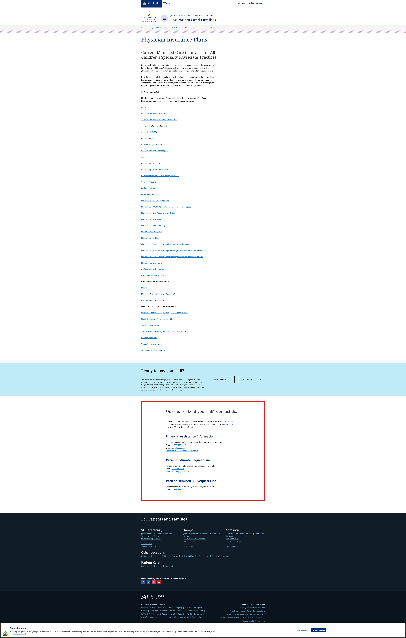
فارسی (168, 617)
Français (170, 607)
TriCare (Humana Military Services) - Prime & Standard (163, 331)
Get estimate (246, 379)
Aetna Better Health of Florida (153, 113)
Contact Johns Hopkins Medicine (252, 607)
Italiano (144, 611)
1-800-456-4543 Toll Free (150, 546)
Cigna (143, 157)
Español (144, 607)
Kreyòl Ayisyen (162, 614)
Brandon (145, 556)
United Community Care (151, 344)
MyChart (145, 566)
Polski (189, 614)
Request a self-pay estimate (177, 471)
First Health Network (150, 194)
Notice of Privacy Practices (237, 614)
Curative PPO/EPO (148, 182)
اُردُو (161, 617)
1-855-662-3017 (179, 445)
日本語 (143, 614)
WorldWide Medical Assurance (154, 350)
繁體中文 (160, 607)
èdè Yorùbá (193, 611)
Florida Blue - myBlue (150, 238)
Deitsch (182, 617)
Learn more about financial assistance (182, 451)
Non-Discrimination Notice (253, 618)
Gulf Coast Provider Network (153, 269)
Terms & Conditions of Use (230, 618)
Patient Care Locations (256, 611)
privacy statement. (19, 634)
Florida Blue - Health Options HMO (155, 200)
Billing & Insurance (196, 28)
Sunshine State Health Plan (152, 325)
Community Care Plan (150, 163)
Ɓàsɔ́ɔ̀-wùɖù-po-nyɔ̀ (167, 610)
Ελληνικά (198, 614)
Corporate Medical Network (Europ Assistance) (160, 175)
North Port (210, 556)
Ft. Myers (165, 556)
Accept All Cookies (318, 630)
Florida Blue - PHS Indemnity (153, 225)
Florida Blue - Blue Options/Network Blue (158, 213)
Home (143, 28)
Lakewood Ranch (189, 556)
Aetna (143, 107)
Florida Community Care (151, 263)
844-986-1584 (178, 468)
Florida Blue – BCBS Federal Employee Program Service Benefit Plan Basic (172, 256)
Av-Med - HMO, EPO (149, 132)
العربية (173, 614)
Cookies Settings (302, 630)
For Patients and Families (193, 19)
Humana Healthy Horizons (152, 275)
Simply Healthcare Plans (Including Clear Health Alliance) (165, 313)
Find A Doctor (156, 566)
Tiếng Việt (154, 610)
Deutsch (181, 614)
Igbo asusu (182, 611)
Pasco (201, 556)
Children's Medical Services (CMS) (155, 151)
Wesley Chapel (224, 556)
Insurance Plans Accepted (212, 28)
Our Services (170, 566)
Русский (188, 607)
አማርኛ (152, 607)
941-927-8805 (231, 546)
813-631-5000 (189, 546)
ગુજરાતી (144, 617)
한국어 (151, 614)
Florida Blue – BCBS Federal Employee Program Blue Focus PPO (167, 244)
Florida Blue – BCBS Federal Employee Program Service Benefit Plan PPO (171, 250)
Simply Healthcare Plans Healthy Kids (157, 319)
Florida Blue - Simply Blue (151, 232)
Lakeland (176, 556)
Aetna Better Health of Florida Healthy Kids (159, 119)
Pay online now (219, 379)
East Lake (155, 556)
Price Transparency (237, 611)
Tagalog (179, 607)
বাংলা (202, 611)
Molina (144, 288)
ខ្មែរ (188, 617)
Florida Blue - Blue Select (151, 219)
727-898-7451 (146, 544)
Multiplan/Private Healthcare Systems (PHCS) (160, 294)
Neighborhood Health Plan (152, 300)
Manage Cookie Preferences (253, 621)
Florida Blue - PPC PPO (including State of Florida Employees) (166, 207)
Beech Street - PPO (149, 138)
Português (198, 607)
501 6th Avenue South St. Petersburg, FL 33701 (156, 536)
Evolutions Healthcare (150, 188)
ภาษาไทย (153, 617)
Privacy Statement (257, 614)
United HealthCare (149, 337)
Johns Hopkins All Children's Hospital (193, 16)
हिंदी (175, 617)
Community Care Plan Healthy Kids (156, 169)
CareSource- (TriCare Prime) (153, 144)
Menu (166, 4)
